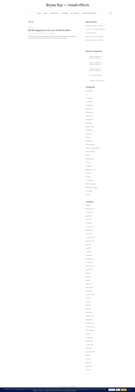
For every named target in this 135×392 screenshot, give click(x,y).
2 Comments (51, 33)
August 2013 (89, 348)
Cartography (89, 98)
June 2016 (88, 301)
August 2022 (89, 216)
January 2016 (89, 319)
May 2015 (88, 334)
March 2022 (89, 223)
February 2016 (89, 316)
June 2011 (88, 359)
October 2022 (89, 212)
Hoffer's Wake (98, 75)
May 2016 (88, 305)
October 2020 (89, 226)
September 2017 (90, 266)
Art (87, 94)
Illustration (89, 133)
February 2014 (89, 341)
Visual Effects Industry (92, 187)
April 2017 (88, 280)
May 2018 (88, 248)
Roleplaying (89, 166)
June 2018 (88, 244)
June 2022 (88, 219)
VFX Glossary (75, 13)
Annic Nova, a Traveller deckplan (94, 36)
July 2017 (88, 273)
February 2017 (89, 287)
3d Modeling (89, 91)
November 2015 (90, 326)
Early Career (89, 108)
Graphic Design (90, 126)
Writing (88, 194)
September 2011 (90, 351)
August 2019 (89, 233)
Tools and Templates (89, 13)
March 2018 (89, 255)
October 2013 (89, 344)
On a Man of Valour (91, 33)
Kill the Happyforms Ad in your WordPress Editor (49, 30)
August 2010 (89, 366)
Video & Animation (91, 184)
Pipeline (88, 155)
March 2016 (89, 312)
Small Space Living (90, 169)
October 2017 (89, 262)
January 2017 (89, 291)
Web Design (31, 27)
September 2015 (90, 330)
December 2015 (90, 323)
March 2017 (89, 284)
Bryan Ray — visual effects (67, 5)
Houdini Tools (89, 130)
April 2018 (88, 251)
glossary (65, 13)
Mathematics (89, 141)
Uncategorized (90, 180)
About (45, 13)
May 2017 (88, 276)
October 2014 (89, 337)
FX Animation (89, 119)
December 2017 (90, 259)
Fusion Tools (89, 116)
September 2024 (90, 208)
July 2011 (88, 355)
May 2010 (88, 369)
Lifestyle (88, 137)
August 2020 (89, 230)
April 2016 (88, 309)
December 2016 (90, 294)
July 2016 (88, 298)
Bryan (90, 62)
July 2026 (88, 205)
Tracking (88, 176)
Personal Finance (90, 151)
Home (39, 13)
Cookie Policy (54, 13)
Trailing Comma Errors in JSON (94, 25)
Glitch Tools (89, 123)
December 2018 (90, 237)
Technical (88, 173)
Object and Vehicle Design (93, 148)
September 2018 (90, 241)
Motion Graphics (90, 144)
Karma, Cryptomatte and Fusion (94, 40)
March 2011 (89, 362)
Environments (89, 112)
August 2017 (89, 269)
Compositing (89, 105)
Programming (89, 158)
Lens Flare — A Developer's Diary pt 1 (95, 29)
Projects (88, 162)
